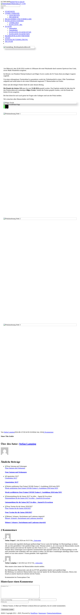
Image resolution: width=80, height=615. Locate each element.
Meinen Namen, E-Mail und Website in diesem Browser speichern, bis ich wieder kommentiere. (34, 606)
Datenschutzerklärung (54, 613)
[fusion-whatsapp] (4, 107)
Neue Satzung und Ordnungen (15, 468)
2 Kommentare (48, 432)
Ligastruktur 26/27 (11, 478)
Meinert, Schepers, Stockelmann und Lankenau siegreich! (24, 518)
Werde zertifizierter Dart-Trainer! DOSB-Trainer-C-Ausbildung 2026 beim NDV (31, 488)
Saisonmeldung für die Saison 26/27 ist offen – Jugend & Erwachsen (27, 498)
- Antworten (37, 540)
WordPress (34, 613)
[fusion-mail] (6, 107)
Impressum (42, 613)
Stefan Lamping (9, 432)
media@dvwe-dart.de (17, 2)
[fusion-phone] (7, 107)
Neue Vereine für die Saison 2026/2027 (18, 508)
